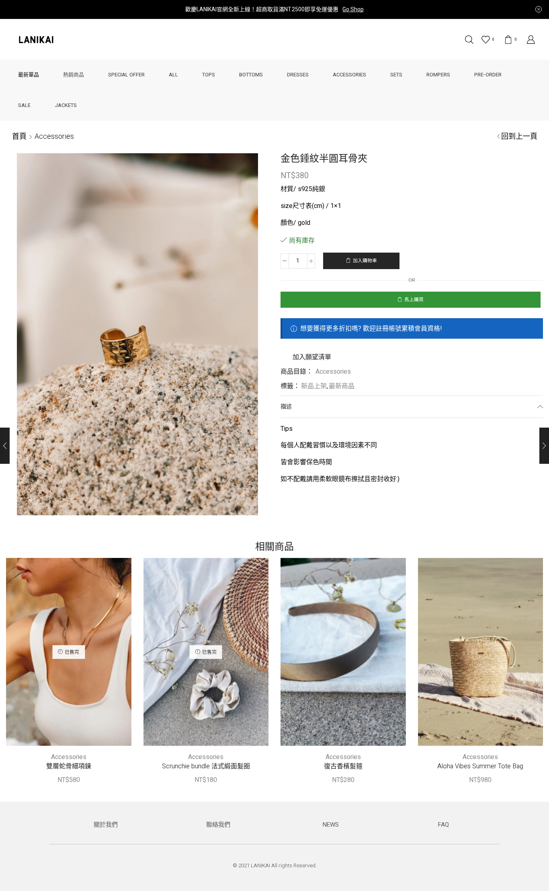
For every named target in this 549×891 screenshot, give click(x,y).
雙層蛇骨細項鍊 (68, 766)
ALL (173, 74)
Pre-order (488, 74)
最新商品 (341, 386)
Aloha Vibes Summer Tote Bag (480, 766)
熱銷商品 (73, 74)
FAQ (443, 824)
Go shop (353, 9)
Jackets (66, 105)
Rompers (438, 74)
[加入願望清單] (60, 655)
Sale (24, 105)
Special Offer (126, 74)
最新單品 (28, 74)
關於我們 (106, 824)
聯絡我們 (218, 824)
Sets (396, 74)
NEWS (331, 824)
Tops (208, 74)
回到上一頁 (519, 136)
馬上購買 (414, 299)
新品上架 (314, 386)
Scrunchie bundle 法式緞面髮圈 (206, 766)
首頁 (19, 136)
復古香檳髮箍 (343, 766)
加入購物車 (365, 260)
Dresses (298, 74)
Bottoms (251, 74)
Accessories (349, 74)
